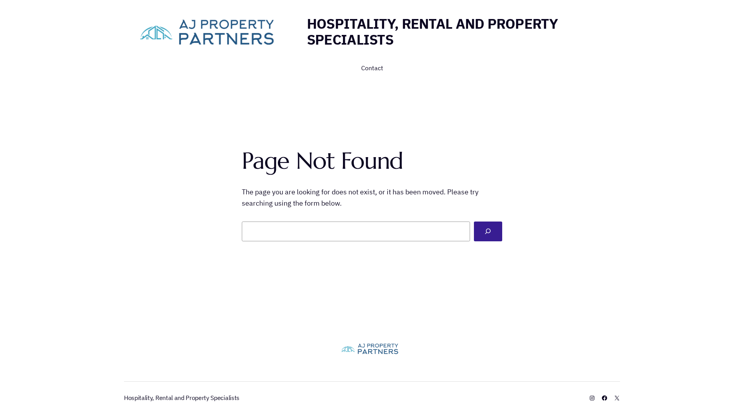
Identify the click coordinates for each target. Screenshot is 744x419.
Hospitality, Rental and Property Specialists (432, 31)
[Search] (488, 231)
